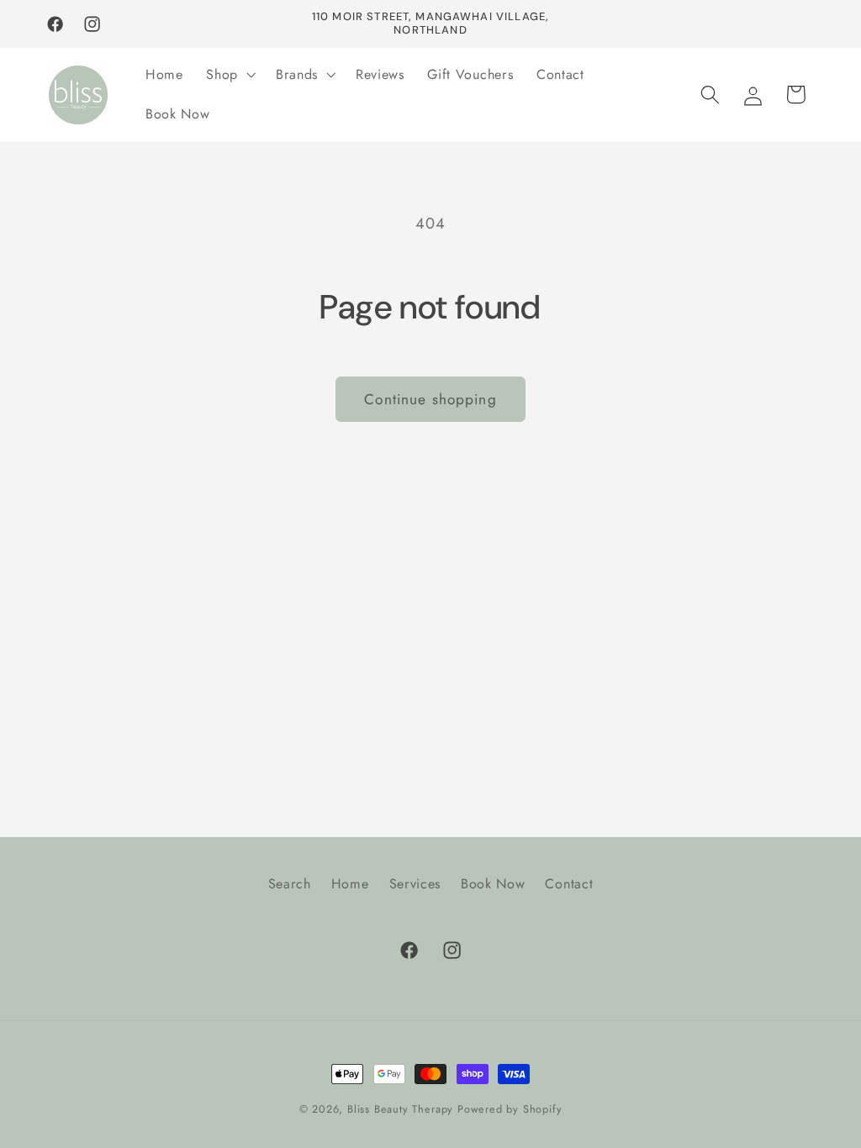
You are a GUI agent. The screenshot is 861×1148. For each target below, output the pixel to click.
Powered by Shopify (510, 1109)
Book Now (493, 883)
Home (350, 883)
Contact (569, 883)
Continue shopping (430, 399)
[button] (229, 75)
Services (415, 883)
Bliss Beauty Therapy (400, 1109)
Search (289, 883)
